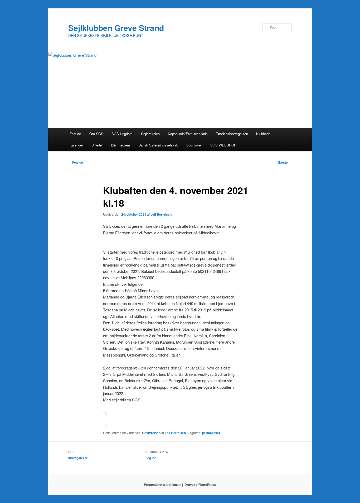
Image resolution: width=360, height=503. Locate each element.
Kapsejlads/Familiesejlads (188, 133)
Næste (285, 162)
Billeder (97, 145)
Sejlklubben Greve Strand (116, 27)
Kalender (76, 145)
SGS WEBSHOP (223, 145)
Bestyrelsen (151, 432)
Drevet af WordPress (200, 484)
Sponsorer (194, 145)
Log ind (150, 457)
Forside (75, 133)
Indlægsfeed (77, 457)
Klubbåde (263, 133)
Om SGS (96, 133)
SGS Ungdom (122, 133)
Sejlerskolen (150, 133)
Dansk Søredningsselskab (158, 145)
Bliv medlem (120, 145)
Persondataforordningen (162, 484)
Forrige (75, 162)
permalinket (211, 432)
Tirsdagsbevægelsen (232, 133)
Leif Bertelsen (161, 214)
